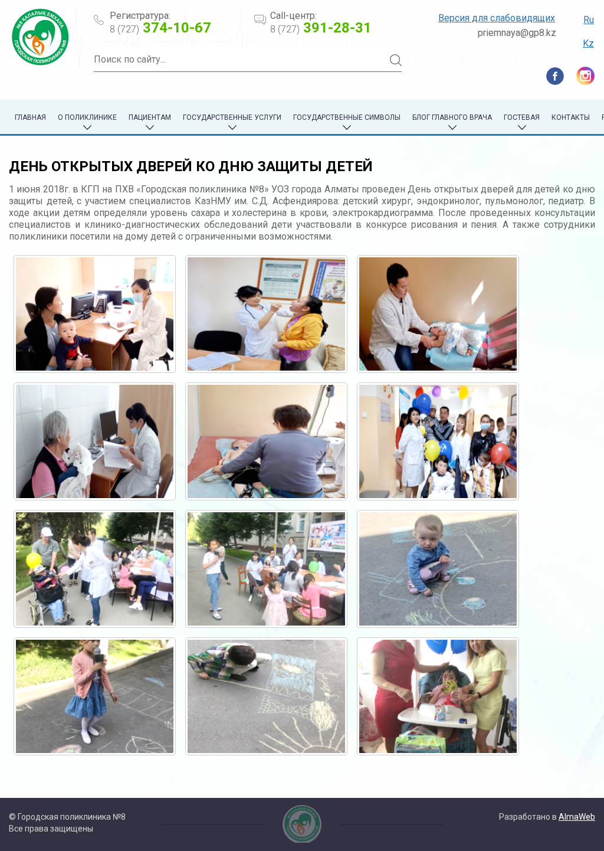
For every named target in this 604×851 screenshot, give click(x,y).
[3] (438, 314)
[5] (266, 441)
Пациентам (150, 117)
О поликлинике (87, 117)
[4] (95, 441)
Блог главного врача (452, 117)
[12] (438, 696)
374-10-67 (160, 27)
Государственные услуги (232, 117)
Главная (30, 117)
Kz (588, 43)
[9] (438, 569)
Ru (588, 19)
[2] (266, 314)
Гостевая (522, 117)
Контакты (571, 117)
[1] (95, 314)
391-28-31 (321, 27)
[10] (95, 696)
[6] (438, 441)
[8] (266, 569)
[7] (95, 569)
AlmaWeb (577, 816)
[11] (266, 696)
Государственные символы (347, 117)
